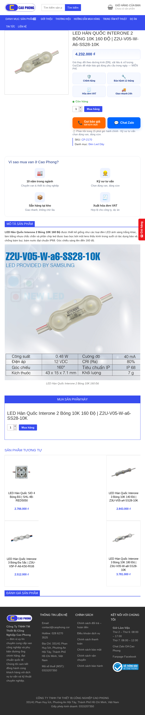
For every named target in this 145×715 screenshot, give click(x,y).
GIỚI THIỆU (46, 18)
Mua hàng (93, 108)
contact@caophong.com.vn (58, 627)
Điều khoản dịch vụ (88, 633)
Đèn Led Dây (96, 144)
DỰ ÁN (133, 18)
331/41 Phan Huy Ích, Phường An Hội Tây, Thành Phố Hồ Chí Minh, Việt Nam (54, 652)
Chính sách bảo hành (90, 665)
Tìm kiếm (73, 7)
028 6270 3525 (128, 655)
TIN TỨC (10, 26)
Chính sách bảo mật (89, 649)
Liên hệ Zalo (127, 665)
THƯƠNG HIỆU (63, 18)
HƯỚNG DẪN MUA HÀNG (87, 18)
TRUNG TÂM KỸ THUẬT (115, 18)
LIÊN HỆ (22, 26)
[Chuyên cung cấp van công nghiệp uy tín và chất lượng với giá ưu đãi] (20, 7)
